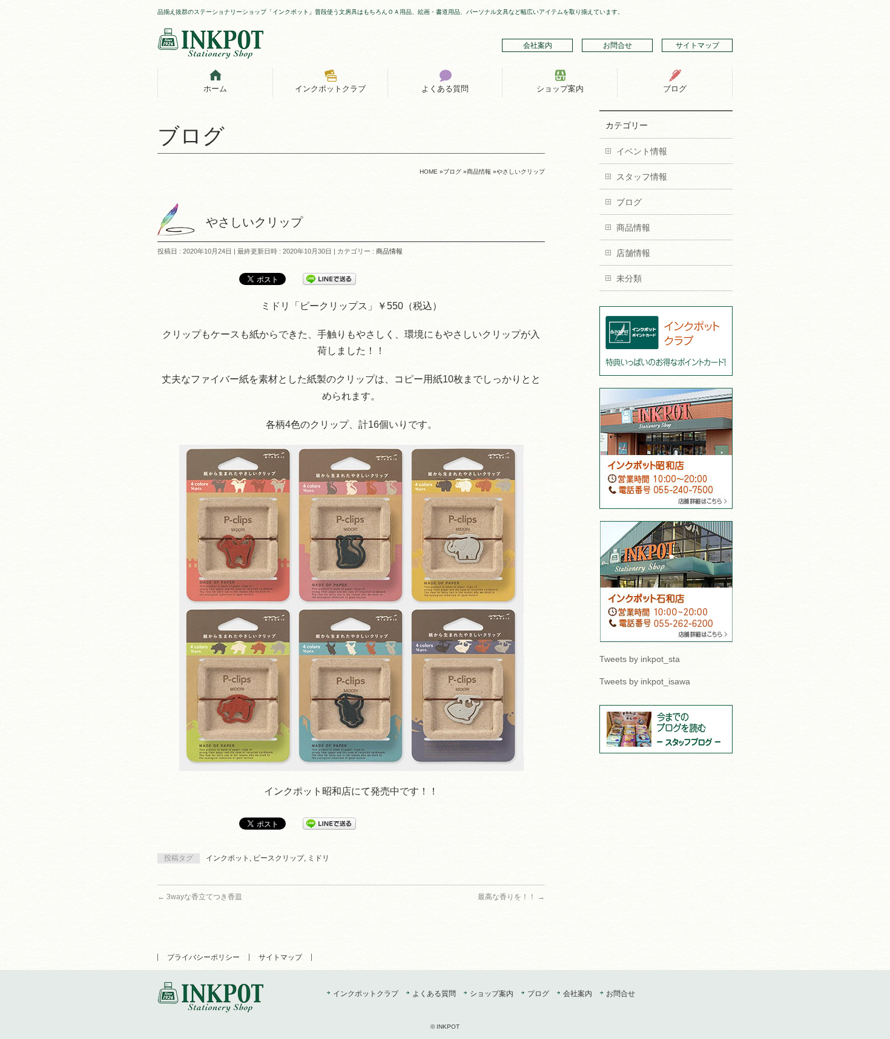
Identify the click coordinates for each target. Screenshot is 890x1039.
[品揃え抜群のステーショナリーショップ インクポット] (210, 45)
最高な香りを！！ (511, 897)
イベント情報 (641, 151)
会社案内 (537, 45)
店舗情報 (633, 253)
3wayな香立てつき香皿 (199, 897)
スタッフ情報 (641, 177)
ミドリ (318, 858)
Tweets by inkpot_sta (639, 659)
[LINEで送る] (329, 278)
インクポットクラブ (365, 994)
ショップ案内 (491, 994)
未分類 (629, 278)
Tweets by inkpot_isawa (644, 681)
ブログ (629, 202)
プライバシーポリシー (203, 957)
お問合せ (617, 45)
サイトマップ (697, 45)
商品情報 (389, 251)
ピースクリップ (278, 858)
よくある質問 (434, 994)
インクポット (227, 858)
